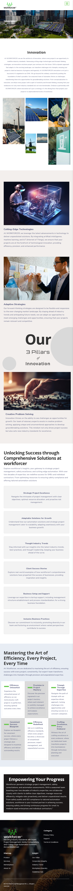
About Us (7, 868)
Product (7, 857)
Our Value (36, 857)
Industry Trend (37, 865)
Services (7, 861)
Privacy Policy (49, 835)
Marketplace (8, 865)
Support (47, 838)
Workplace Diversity (39, 868)
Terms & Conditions (51, 842)
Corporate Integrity (39, 861)
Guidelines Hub (37, 872)
